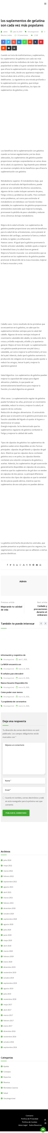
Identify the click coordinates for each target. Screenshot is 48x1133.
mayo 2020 (7, 940)
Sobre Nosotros (35, 1125)
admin (5, 32)
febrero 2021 (8, 903)
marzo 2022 (8, 871)
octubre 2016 (8, 1042)
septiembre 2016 (10, 1047)
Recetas (6, 1082)
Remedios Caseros (10, 1088)
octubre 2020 (8, 913)
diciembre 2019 (9, 967)
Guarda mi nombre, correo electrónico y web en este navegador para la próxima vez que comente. (24, 801)
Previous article (7, 602)
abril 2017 (7, 1010)
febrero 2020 (8, 956)
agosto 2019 (8, 988)
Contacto (29, 1115)
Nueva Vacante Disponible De (14, 683)
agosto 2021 (8, 887)
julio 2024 (7, 860)
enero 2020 (7, 962)
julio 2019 (7, 994)
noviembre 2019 (9, 972)
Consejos (7, 1071)
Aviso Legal (23, 1125)
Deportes (7, 1077)
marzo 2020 (8, 951)
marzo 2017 (8, 1015)
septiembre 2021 (10, 881)
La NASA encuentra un (11, 664)
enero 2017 (7, 1026)
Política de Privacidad (29, 1119)
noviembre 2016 (9, 1036)
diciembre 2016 (9, 1031)
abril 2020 (7, 946)
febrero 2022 (8, 876)
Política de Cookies (29, 1122)
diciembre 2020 (9, 908)
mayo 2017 (7, 1004)
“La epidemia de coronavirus (13, 701)
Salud (5, 1093)
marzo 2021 (8, 897)
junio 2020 (7, 935)
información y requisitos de (13, 655)
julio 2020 (7, 929)
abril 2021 (7, 892)
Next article (42, 602)
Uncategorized (33, 32)
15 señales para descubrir (12, 674)
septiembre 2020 (10, 919)
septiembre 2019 (10, 983)
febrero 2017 (8, 1020)
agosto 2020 (8, 924)
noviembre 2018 (9, 999)
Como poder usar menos (12, 692)
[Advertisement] (24, 119)
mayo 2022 (7, 865)
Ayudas (6, 1066)
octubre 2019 (8, 978)
